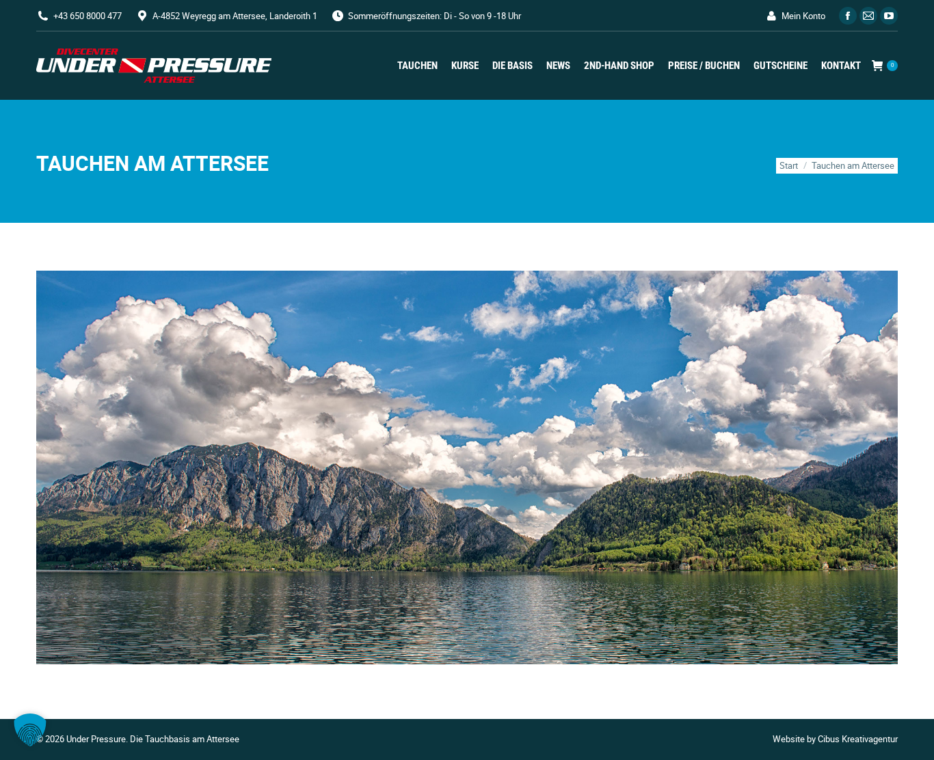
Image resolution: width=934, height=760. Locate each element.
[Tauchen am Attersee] (467, 467)
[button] (30, 730)
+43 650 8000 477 (87, 16)
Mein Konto (803, 16)
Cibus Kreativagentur (858, 739)
